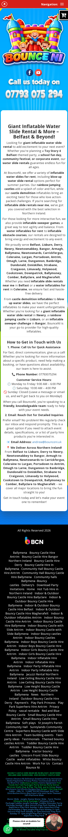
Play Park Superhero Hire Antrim (36, 705)
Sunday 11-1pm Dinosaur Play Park (43, 811)
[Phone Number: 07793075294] (34, 94)
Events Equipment (47, 782)
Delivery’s (28, 585)
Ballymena (20, 553)
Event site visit (38, 793)
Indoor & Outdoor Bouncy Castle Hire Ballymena (34, 601)
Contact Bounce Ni (15, 778)
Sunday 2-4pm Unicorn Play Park (31, 805)
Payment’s (21, 703)
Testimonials (31, 739)
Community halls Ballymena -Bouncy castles (33, 581)
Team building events (38, 735)
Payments (18, 780)
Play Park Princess (43, 703)
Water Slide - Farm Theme (48, 799)
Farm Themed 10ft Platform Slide (43, 794)
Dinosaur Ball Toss (49, 791)
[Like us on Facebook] (29, 72)
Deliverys (29, 778)
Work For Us (41, 763)
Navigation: (49, 4)
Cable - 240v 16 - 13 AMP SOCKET (24, 791)
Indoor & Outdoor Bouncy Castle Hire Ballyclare (33, 595)
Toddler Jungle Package (26, 803)
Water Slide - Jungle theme (20, 799)
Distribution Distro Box (19, 793)
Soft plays (29, 723)
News (34, 694)
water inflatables (28, 759)
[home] (4, 4)
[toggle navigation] (62, 4)
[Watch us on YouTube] (38, 72)
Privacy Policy (31, 780)
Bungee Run (34, 789)
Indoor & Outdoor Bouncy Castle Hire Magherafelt (32, 611)
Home (31, 589)
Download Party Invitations (48, 778)
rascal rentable (29, 711)
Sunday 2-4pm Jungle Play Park (28, 809)
